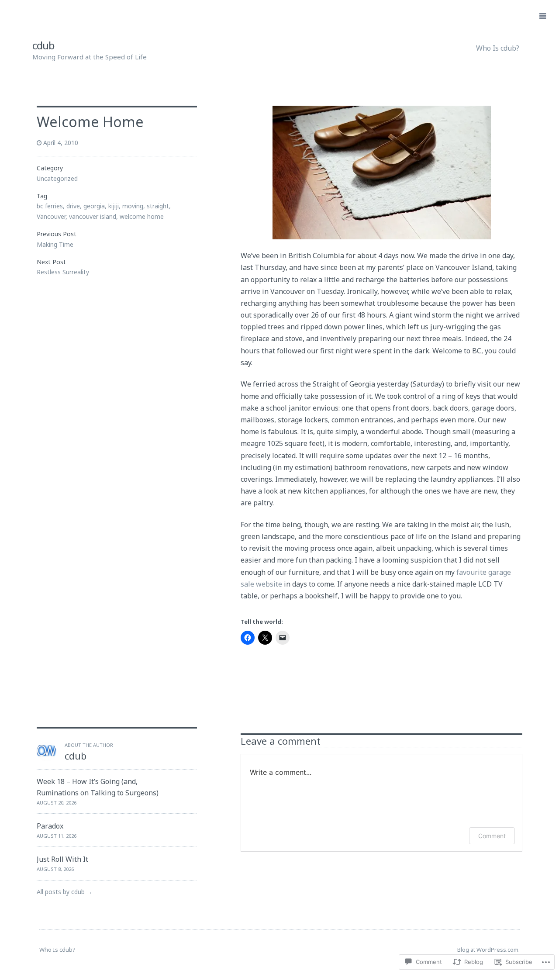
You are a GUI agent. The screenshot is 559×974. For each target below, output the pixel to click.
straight (158, 206)
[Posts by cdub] (46, 758)
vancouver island (92, 216)
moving (132, 206)
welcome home (142, 216)
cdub (43, 45)
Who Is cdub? (497, 48)
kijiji (113, 206)
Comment (492, 835)
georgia (94, 206)
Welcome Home (90, 121)
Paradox (50, 826)
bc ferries (50, 206)
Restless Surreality (63, 272)
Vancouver (51, 216)
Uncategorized (57, 178)
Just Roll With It (62, 859)
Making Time (55, 244)
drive (73, 206)
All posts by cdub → (65, 892)
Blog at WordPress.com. (488, 949)
